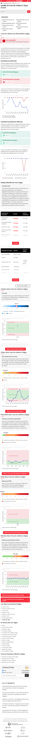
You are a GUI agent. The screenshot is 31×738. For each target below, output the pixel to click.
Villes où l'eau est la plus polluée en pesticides (14, 473)
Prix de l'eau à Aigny (22, 286)
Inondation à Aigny (6, 631)
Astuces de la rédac (7, 672)
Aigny (3, 625)
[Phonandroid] (23, 736)
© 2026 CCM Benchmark (23, 721)
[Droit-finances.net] (23, 730)
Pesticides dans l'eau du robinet (23, 20)
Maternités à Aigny (6, 649)
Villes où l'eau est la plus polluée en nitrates (13, 595)
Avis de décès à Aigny (7, 627)
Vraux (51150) (5, 607)
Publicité (19, 718)
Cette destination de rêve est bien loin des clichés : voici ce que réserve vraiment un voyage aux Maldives (15, 688)
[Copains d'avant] (8, 733)
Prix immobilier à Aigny (7, 651)
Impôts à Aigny (5, 643)
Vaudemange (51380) (7, 618)
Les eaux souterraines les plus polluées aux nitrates (13, 600)
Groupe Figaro (14, 721)
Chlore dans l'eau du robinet (8, 29)
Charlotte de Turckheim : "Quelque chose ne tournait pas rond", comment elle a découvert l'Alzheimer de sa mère (15, 705)
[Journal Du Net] (23, 728)
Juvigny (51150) (5, 612)
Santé (4, 670)
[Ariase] (8, 736)
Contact (14, 718)
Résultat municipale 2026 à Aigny (10, 657)
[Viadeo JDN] (23, 733)
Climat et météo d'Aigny (8, 638)
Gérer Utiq (25, 720)
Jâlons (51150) (5, 616)
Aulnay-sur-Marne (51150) (8, 614)
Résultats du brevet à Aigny (8, 660)
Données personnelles (7, 720)
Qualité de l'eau (7, 3)
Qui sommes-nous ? (8, 718)
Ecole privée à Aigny (7, 647)
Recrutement (24, 718)
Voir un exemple (25, 670)
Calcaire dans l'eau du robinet (8, 26)
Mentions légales (6, 721)
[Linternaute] (8, 730)
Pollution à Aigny (6, 629)
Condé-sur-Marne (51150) (8, 608)
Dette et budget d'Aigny (8, 642)
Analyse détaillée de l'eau (9, 23)
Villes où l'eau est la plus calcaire (15, 349)
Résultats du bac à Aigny (8, 658)
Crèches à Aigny (6, 645)
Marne (14, 3)
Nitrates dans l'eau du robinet (22, 27)
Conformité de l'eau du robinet (8, 20)
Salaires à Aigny (6, 640)
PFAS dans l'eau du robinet (21, 24)
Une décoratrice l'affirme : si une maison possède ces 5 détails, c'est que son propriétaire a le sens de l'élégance (15, 694)
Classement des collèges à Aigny (10, 632)
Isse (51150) (5, 610)
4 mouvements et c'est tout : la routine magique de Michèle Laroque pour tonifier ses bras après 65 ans (15, 711)
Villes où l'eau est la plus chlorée (15, 411)
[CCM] (8, 728)
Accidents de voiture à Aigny (9, 636)
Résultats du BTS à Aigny (8, 662)
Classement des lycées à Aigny (9, 634)
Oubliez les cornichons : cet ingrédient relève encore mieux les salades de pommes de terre (15, 700)
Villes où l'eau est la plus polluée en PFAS (15, 532)
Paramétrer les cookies (18, 720)
